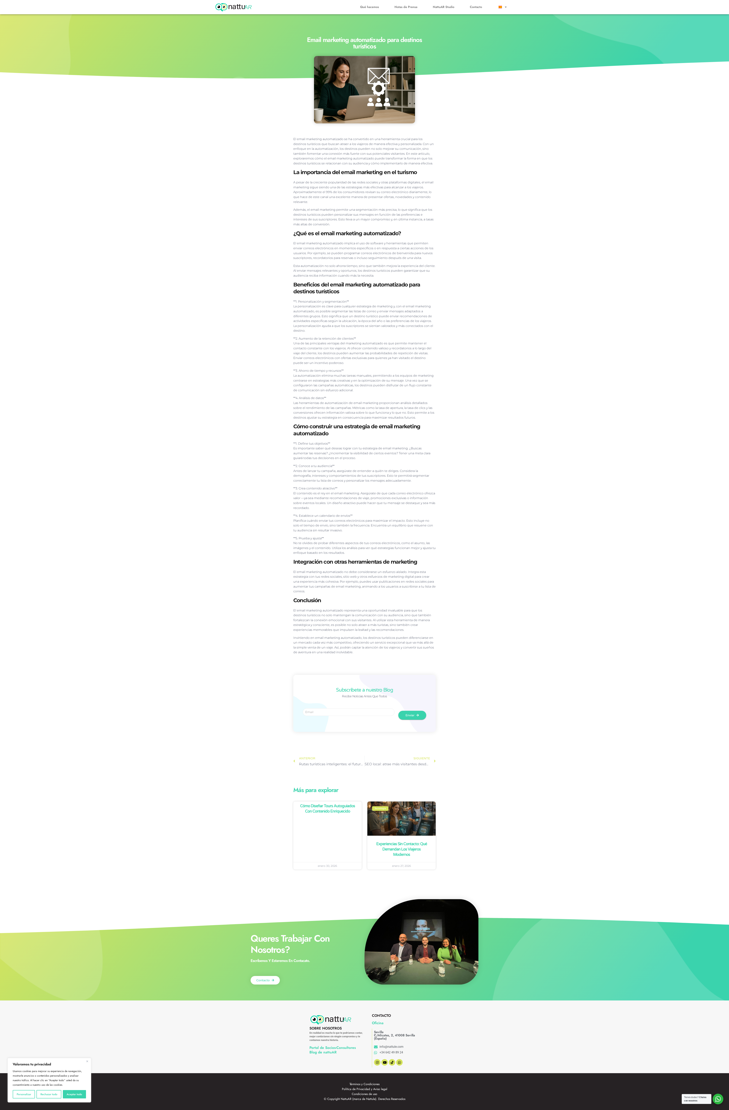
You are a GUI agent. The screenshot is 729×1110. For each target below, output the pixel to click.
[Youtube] (384, 1062)
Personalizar (24, 1094)
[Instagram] (377, 1062)
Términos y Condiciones (364, 1084)
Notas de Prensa (405, 7)
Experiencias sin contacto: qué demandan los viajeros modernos (401, 849)
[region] (49, 1080)
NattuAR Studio (443, 7)
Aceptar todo (74, 1094)
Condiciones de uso (364, 1094)
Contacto (476, 7)
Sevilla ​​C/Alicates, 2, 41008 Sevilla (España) (394, 1035)
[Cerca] (87, 1061)
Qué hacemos (369, 7)
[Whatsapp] (399, 1062)
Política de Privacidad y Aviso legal (364, 1089)
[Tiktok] (392, 1062)
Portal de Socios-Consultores (332, 1047)
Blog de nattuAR (323, 1052)
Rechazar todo (48, 1094)
